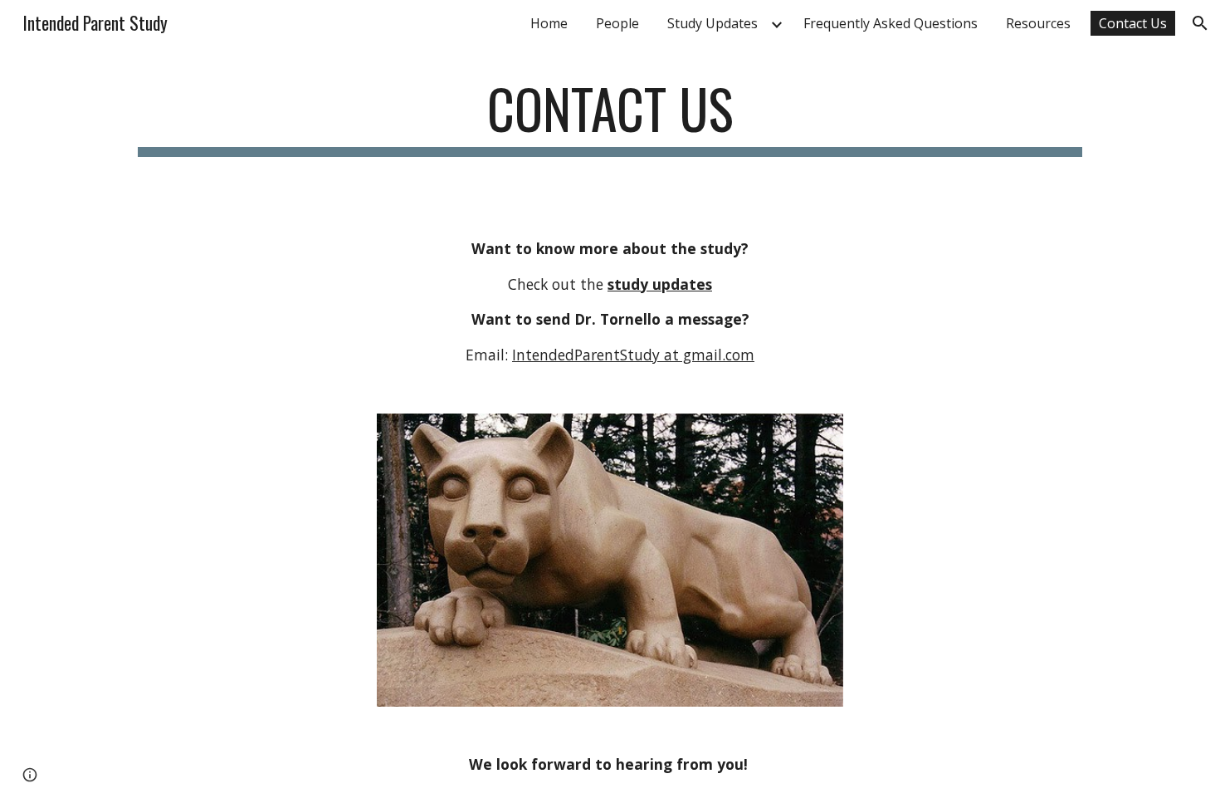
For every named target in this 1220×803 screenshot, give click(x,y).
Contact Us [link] (1133, 23)
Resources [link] (1038, 23)
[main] (610, 117)
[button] (1200, 23)
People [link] (617, 23)
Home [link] (549, 23)
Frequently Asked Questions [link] (890, 23)
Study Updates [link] (712, 23)
